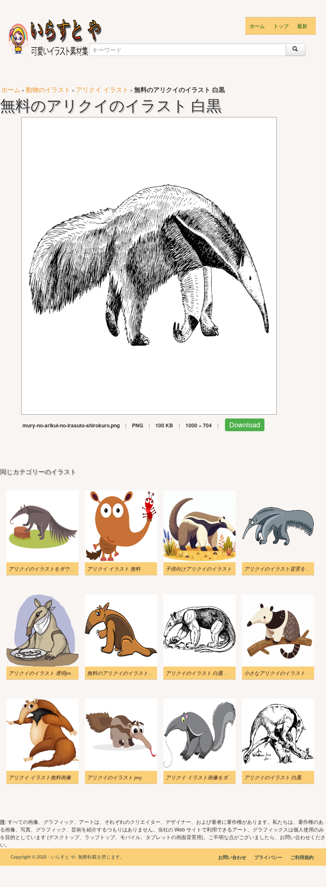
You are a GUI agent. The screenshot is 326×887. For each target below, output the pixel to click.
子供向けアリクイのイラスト (199, 568)
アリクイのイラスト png (114, 777)
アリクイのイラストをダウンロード (49, 568)
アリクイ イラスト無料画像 (39, 777)
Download (244, 425)
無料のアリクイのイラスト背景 (122, 672)
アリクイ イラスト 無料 (114, 568)
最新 (302, 25)
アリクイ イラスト (102, 89)
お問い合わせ (232, 857)
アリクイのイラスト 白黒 (272, 777)
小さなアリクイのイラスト (274, 672)
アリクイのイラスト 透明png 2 (42, 672)
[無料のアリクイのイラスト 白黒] (149, 264)
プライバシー (269, 857)
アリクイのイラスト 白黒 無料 (200, 672)
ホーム (257, 25)
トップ (281, 25)
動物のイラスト (48, 89)
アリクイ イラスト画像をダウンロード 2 (211, 777)
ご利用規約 (302, 857)
